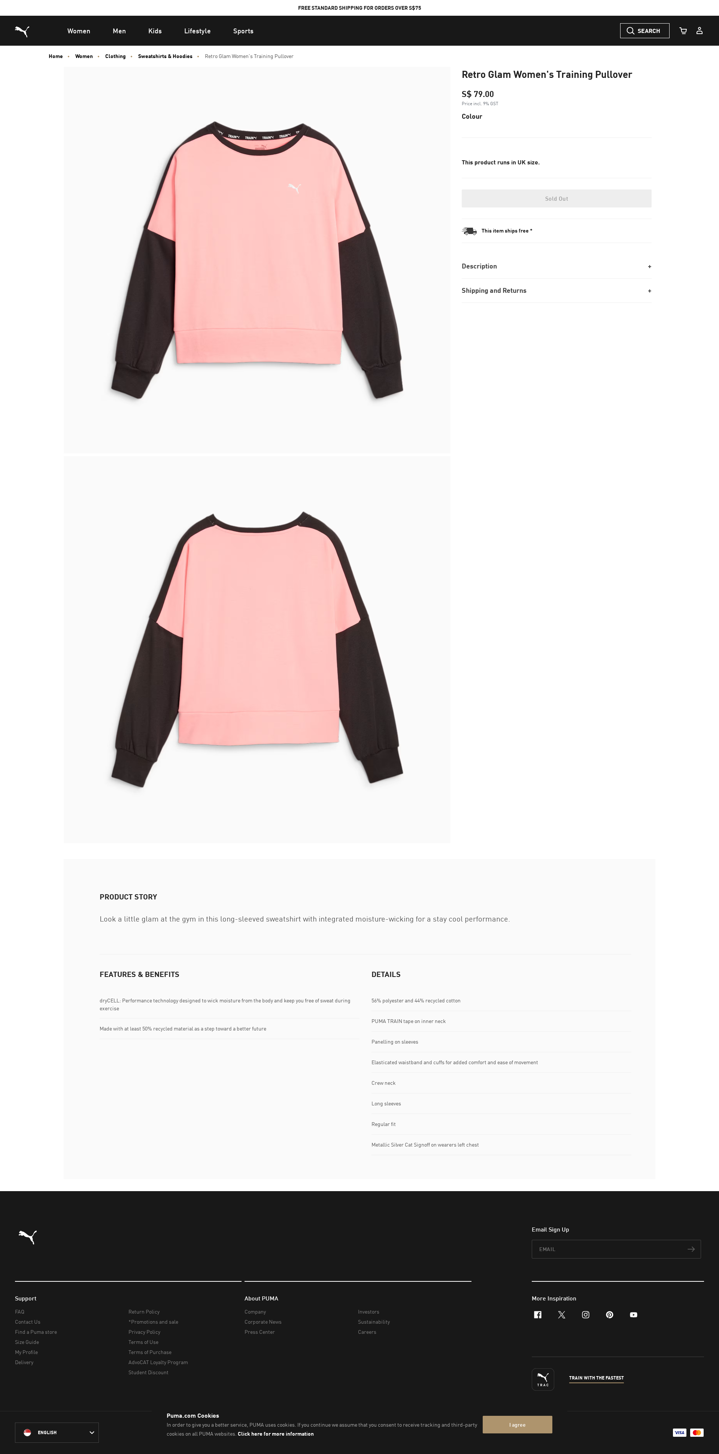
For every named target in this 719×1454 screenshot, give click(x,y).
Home (56, 56)
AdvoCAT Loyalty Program (158, 1362)
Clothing (115, 56)
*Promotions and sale (153, 1321)
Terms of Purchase (150, 1352)
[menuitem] (78, 31)
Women (84, 56)
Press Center (260, 1332)
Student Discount (148, 1372)
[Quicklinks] (699, 30)
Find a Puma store (36, 1332)
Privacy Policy (144, 1332)
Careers (367, 1332)
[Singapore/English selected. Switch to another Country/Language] (56, 1432)
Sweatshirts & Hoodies (165, 56)
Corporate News (263, 1321)
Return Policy (144, 1311)
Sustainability (374, 1321)
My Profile (26, 1352)
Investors (368, 1311)
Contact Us (27, 1321)
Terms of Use (143, 1342)
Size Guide (27, 1342)
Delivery (24, 1362)
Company (255, 1311)
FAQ (19, 1311)
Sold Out (556, 198)
